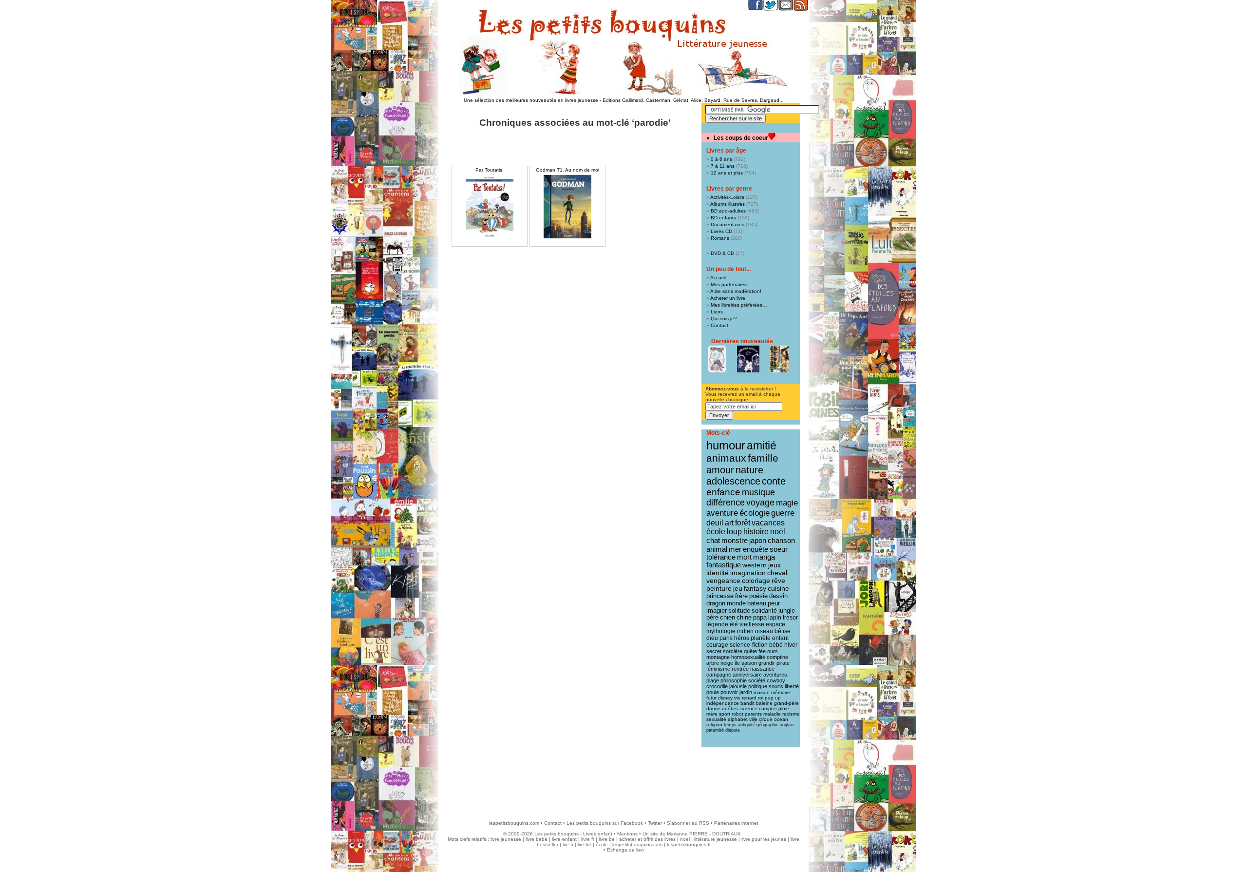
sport (724, 714)
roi (760, 697)
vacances (768, 523)
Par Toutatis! (489, 170)
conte (774, 481)
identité (717, 573)
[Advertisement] (623, 779)
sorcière (732, 651)
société (756, 680)
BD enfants (723, 217)
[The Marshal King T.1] (779, 359)
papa (760, 617)
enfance (723, 492)
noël (777, 531)
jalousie (738, 686)
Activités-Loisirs (727, 197)
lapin (774, 617)
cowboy (776, 680)
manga (764, 557)
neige (726, 663)
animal (716, 549)
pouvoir (729, 692)
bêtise (783, 631)
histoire (756, 531)
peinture (719, 588)
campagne (718, 675)
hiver (790, 644)
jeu (737, 588)
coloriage (756, 580)
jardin (745, 692)
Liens (717, 311)
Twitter (655, 823)
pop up (773, 697)
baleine (764, 703)
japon (757, 540)
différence (725, 502)
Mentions (627, 833)
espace (775, 624)
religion (714, 724)
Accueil (718, 277)
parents (753, 714)
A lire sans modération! (735, 291)
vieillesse (751, 624)
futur (711, 697)
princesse (720, 596)
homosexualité (748, 657)
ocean (781, 719)
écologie (754, 513)
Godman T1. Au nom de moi (567, 170)
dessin (778, 596)
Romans (720, 238)
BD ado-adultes (728, 210)
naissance (762, 669)
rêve (778, 580)
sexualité (716, 719)
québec (730, 708)
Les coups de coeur (741, 138)
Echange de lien (625, 850)
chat (713, 540)
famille (763, 458)
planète (761, 638)
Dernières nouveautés (742, 341)
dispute (732, 730)
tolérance (721, 557)
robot (737, 714)
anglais (787, 724)
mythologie (721, 631)
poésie (758, 596)
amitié (761, 445)
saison (749, 663)
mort (744, 557)
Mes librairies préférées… (739, 305)
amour (720, 470)
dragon (715, 603)
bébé (776, 644)
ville (753, 719)
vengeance (723, 580)
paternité (715, 730)
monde (736, 603)
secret (713, 651)
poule (712, 692)
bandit (747, 703)
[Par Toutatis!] (489, 207)
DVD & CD (722, 253)
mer (735, 549)
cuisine (778, 588)
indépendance (722, 703)
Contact (719, 325)
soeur (779, 549)
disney (725, 697)
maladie (772, 714)
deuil (714, 522)
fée (762, 651)
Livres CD (721, 231)
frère (741, 596)
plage (712, 680)
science (748, 708)
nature (749, 470)
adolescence (733, 481)
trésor (790, 617)
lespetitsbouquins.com (514, 823)
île (737, 663)
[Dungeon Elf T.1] (717, 359)
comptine (777, 657)
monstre (734, 540)
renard (749, 697)
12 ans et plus (727, 172)
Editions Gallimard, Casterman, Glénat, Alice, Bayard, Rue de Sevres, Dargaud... (693, 100)
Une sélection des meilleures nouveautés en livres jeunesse (531, 100)
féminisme (718, 669)
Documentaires (727, 224)
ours (772, 651)
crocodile (717, 686)
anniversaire (747, 675)
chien (727, 617)
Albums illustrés (727, 204)
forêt (742, 523)
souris (776, 686)
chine (744, 617)
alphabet (738, 719)
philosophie (733, 680)
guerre (782, 513)
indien (745, 631)
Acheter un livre (727, 298)
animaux (726, 458)
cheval (777, 573)
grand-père (786, 703)
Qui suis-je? (724, 318)
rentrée (740, 669)
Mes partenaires (729, 284)
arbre (712, 663)
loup (734, 531)
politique (757, 686)
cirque (766, 719)
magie (787, 502)
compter (768, 708)
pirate (783, 663)
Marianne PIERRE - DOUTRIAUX (704, 833)
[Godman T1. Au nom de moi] (567, 207)
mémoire (780, 692)
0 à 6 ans (721, 159)
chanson (781, 540)
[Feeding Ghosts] (748, 359)
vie (737, 697)
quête (750, 651)
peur (774, 603)
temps (730, 724)
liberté (792, 686)
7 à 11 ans (723, 166)
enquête (755, 549)
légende (717, 624)
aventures (775, 675)
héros (741, 638)
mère (712, 714)
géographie (767, 724)
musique (758, 492)
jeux (774, 565)
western (754, 565)
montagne (718, 657)
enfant (780, 638)
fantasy (755, 588)
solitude (739, 610)
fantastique (723, 565)
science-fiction (749, 644)
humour (725, 445)
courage (717, 644)
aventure (722, 513)
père (712, 617)
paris (726, 638)
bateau (756, 603)
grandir (766, 663)
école (715, 531)
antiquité (746, 724)
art (729, 522)
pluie (783, 708)
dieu (712, 638)
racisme (790, 714)
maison (762, 692)
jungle (786, 610)
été (734, 624)
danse (713, 708)
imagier (716, 610)
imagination (748, 573)
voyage (760, 502)
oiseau (764, 631)
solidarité (764, 610)
